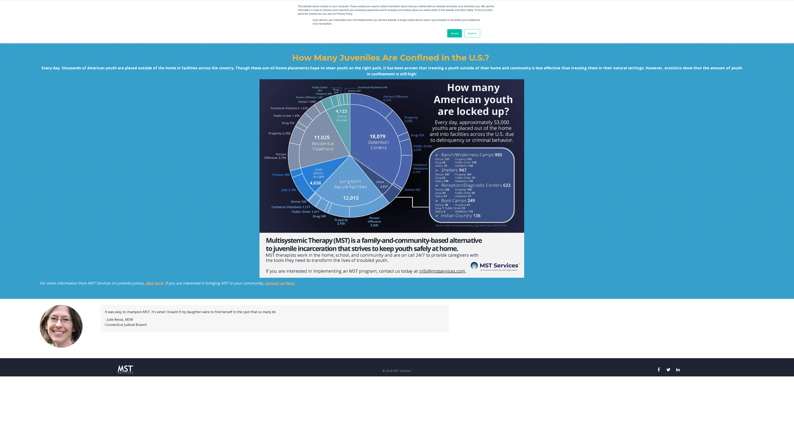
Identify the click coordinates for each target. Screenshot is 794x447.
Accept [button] (454, 33)
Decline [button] (472, 33)
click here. (154, 283)
